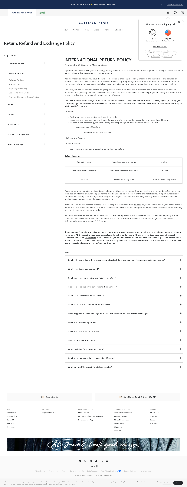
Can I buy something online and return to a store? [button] (92, 277)
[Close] (179, 22)
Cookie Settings (49, 484)
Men (87, 29)
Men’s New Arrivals (121, 420)
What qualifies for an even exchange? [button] (86, 349)
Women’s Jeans (120, 416)
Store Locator (83, 412)
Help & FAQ (11, 423)
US (79, 65)
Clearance (119, 29)
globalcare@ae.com (164, 218)
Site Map (153, 423)
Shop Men (111, 4)
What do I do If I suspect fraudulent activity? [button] (90, 367)
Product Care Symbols (18, 134)
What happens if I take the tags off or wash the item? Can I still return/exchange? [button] (108, 313)
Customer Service (16, 63)
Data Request (92, 471)
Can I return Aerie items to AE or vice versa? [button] (89, 304)
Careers (153, 420)
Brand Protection (145, 471)
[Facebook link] (80, 462)
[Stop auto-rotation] (161, 4)
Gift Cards (118, 430)
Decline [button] (167, 483)
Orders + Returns (16, 73)
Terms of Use (167, 57)
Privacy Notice (16, 484)
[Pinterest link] (91, 462)
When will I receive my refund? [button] (82, 322)
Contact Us (11, 420)
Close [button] (178, 483)
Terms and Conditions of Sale (73, 471)
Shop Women (99, 4)
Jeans (96, 29)
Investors (153, 416)
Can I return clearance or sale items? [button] (86, 295)
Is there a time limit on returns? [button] (83, 331)
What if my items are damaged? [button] (83, 268)
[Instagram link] (85, 462)
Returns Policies (17, 79)
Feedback (10, 427)
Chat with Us (51, 397)
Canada (84, 65)
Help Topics (10, 55)
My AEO (11, 104)
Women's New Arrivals (123, 412)
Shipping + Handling (18, 88)
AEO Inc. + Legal (16, 144)
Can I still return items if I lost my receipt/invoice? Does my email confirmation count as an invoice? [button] (116, 260)
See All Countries (160, 46)
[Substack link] (107, 462)
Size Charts (13, 124)
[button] (75, 484)
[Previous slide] (30, 4)
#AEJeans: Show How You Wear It (91, 416)
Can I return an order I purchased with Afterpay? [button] (91, 358)
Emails (11, 114)
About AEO (154, 412)
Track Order (14, 84)
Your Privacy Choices (66, 484)
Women (76, 29)
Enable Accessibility (175, 4)
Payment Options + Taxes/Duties (24, 97)
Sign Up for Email (49, 412)
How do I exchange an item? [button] (81, 340)
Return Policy (12, 416)
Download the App (86, 420)
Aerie (107, 29)
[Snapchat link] (102, 462)
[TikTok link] (96, 462)
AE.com (137, 204)
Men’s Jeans (119, 423)
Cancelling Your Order (19, 92)
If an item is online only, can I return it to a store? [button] (92, 286)
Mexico (95, 65)
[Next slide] (156, 4)
